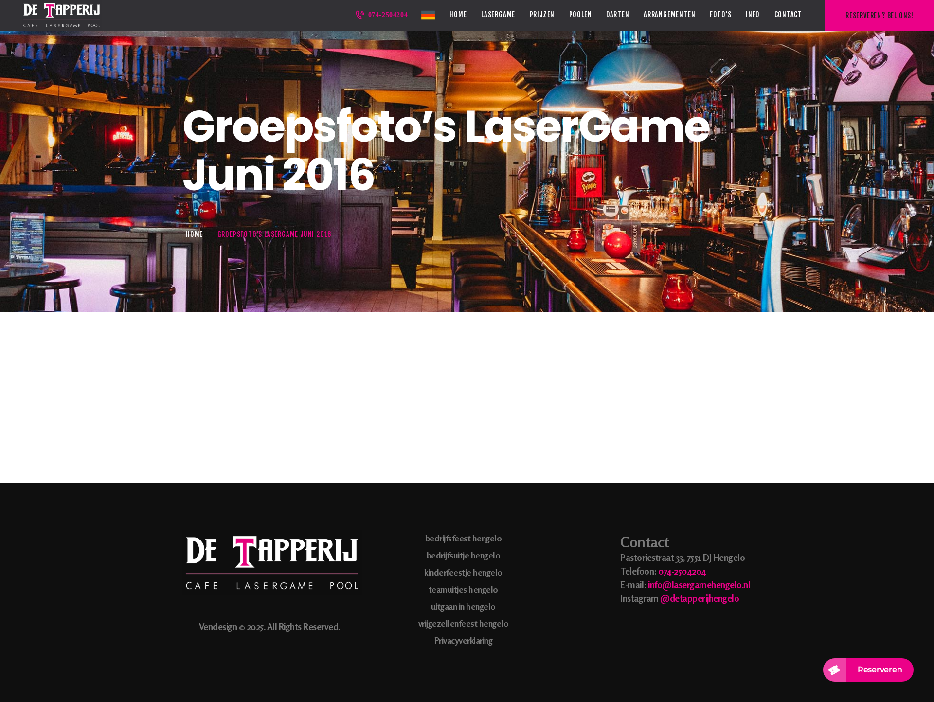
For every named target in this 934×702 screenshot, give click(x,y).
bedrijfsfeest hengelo (463, 538)
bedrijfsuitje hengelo (464, 555)
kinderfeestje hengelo (463, 572)
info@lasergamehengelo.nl (699, 584)
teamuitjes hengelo (463, 589)
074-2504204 (682, 570)
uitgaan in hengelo (463, 606)
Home (194, 234)
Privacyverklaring (463, 640)
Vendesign (218, 626)
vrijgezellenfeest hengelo (463, 623)
